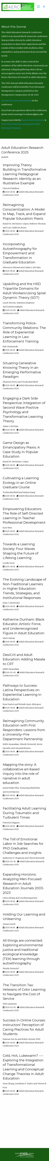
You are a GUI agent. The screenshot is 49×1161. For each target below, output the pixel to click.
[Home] (17, 7)
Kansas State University (33, 120)
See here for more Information (16, 100)
